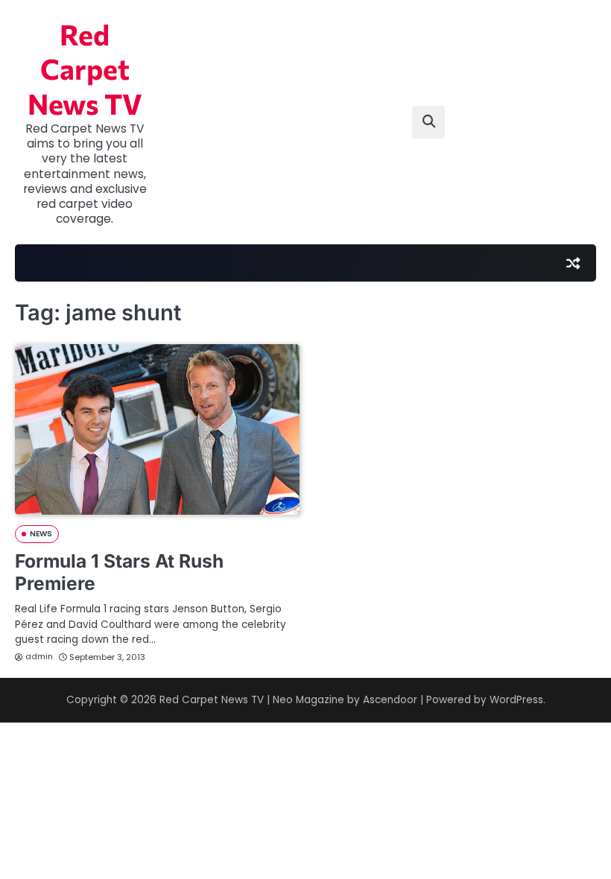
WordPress (516, 700)
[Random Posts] (573, 263)
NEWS (41, 533)
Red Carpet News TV (85, 69)
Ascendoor (390, 700)
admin (39, 656)
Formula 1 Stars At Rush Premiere (119, 572)
